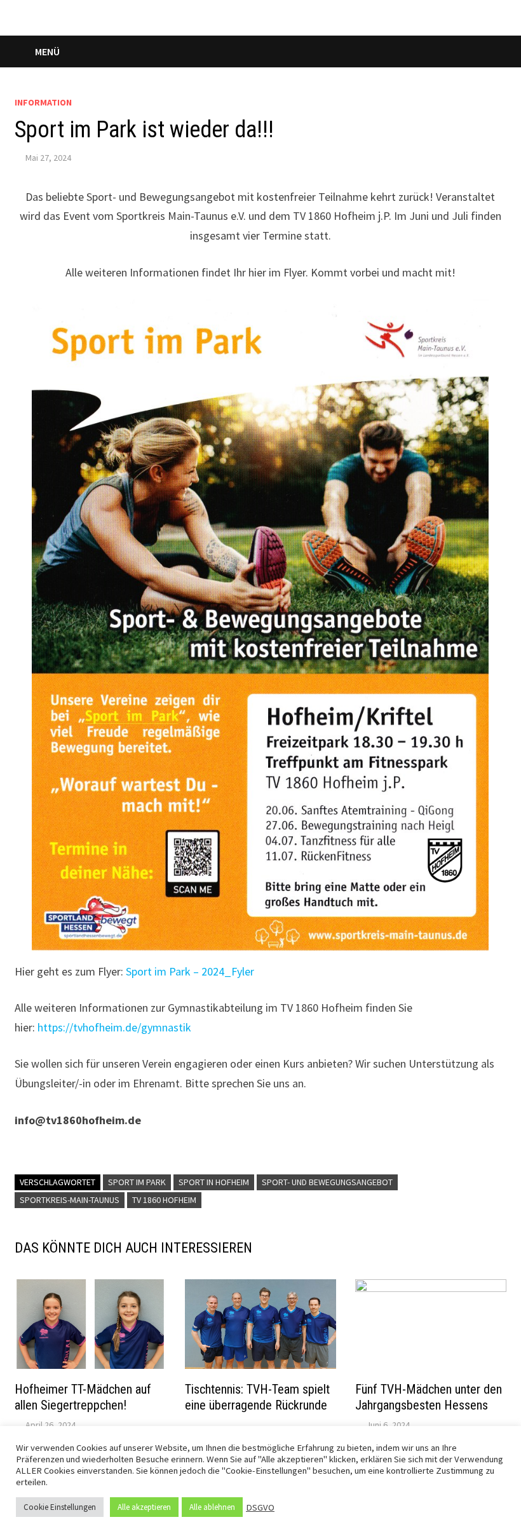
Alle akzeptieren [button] (144, 1507)
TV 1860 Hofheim (164, 1200)
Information (43, 102)
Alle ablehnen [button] (212, 1507)
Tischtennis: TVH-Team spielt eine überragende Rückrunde (257, 1405)
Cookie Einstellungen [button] (60, 1507)
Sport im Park (137, 1182)
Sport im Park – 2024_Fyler (190, 971)
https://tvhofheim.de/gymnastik (114, 1027)
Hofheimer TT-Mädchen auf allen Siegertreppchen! (83, 1397)
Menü (47, 51)
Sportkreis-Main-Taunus (69, 1200)
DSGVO (260, 1507)
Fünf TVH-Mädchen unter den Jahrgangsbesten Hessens (428, 1397)
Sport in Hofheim (214, 1182)
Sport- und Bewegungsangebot (327, 1182)
